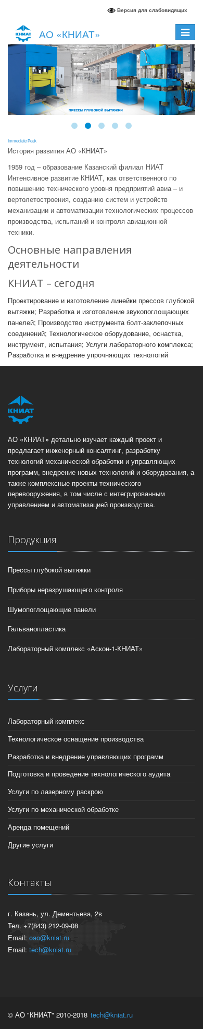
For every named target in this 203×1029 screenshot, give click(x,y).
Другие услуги (30, 844)
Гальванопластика (37, 628)
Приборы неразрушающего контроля (65, 589)
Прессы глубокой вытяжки (49, 570)
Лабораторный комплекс (46, 721)
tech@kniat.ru (50, 949)
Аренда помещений (38, 827)
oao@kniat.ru (49, 937)
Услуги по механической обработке (63, 809)
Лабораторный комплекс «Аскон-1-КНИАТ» (75, 648)
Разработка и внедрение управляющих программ (85, 756)
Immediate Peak (22, 140)
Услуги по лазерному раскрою (55, 791)
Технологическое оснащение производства (76, 739)
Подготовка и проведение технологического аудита (89, 774)
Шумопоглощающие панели (52, 609)
